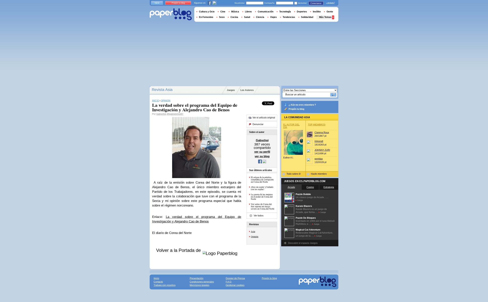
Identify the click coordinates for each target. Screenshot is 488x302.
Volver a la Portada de (179, 250)
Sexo (222, 17)
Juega (300, 200)
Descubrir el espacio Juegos (303, 243)
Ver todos (258, 215)
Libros (248, 11)
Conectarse (316, 3)
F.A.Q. (229, 281)
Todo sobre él (294, 174)
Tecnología (285, 11)
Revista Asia (162, 90)
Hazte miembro (319, 174)
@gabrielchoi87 (175, 114)
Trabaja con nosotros (165, 285)
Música (235, 11)
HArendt (319, 141)
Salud (247, 17)
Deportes (302, 11)
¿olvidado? (330, 3)
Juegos (231, 90)
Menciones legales (199, 285)
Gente (330, 11)
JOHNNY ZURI (322, 150)
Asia (253, 231)
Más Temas (325, 17)
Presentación (196, 278)
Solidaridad (307, 17)
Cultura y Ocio (206, 11)
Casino (310, 187)
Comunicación (265, 11)
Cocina (234, 17)
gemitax (319, 158)
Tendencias (289, 17)
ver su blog (262, 156)
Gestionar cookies (235, 285)
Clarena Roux (322, 132)
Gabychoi (161, 114)
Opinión (254, 236)
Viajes (273, 17)
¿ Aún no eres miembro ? (302, 105)
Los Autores (247, 90)
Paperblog (171, 14)
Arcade (291, 187)
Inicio (157, 3)
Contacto (158, 281)
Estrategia (328, 187)
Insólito (317, 11)
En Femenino (206, 17)
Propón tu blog (296, 109)
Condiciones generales (202, 281)
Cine (222, 11)
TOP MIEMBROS (316, 124)
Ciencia (260, 17)
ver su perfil (262, 151)
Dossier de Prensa (235, 278)
